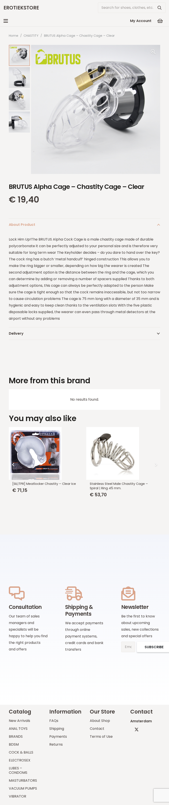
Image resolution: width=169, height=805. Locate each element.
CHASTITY (31, 35)
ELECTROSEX (19, 760)
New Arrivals (19, 720)
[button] (6, 21)
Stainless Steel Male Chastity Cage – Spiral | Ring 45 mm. (119, 486)
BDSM (14, 744)
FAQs (53, 720)
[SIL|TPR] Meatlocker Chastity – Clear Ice (44, 484)
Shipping (56, 728)
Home (13, 35)
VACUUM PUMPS (23, 788)
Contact (97, 728)
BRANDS (16, 736)
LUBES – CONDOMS (18, 770)
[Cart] (160, 20)
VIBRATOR (17, 796)
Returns (56, 744)
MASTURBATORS (23, 780)
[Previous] (13, 464)
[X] (136, 729)
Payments (58, 736)
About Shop (100, 720)
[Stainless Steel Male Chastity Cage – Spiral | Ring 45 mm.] (123, 453)
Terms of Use (101, 736)
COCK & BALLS (21, 752)
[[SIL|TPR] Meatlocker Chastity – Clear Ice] (46, 453)
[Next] (156, 464)
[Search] (159, 8)
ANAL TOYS (18, 728)
